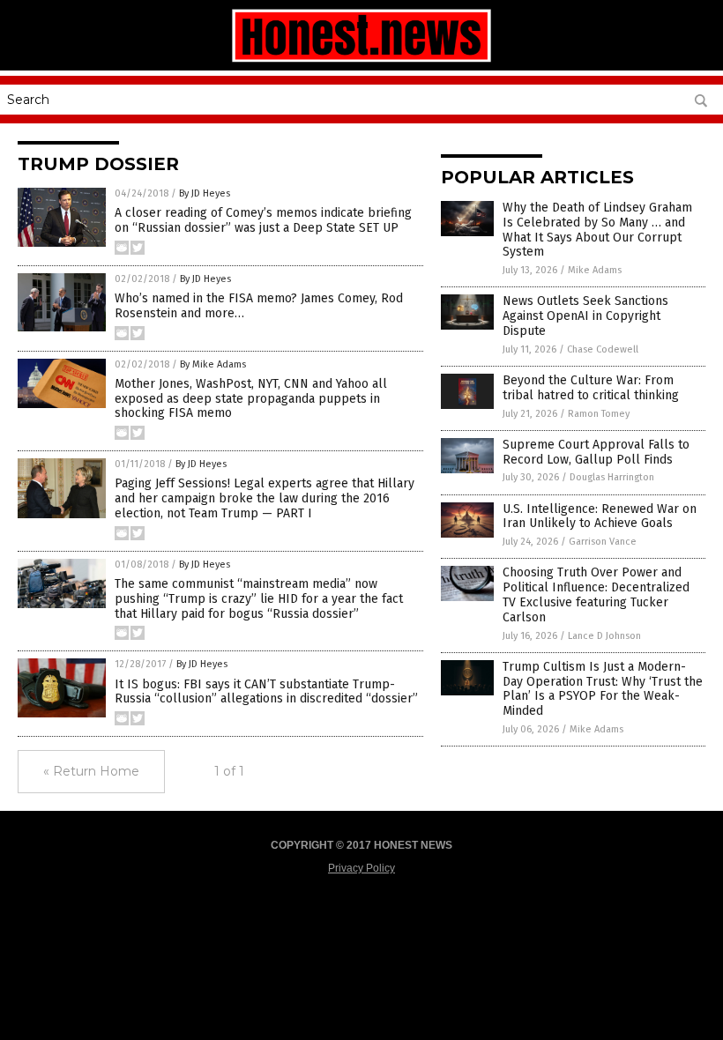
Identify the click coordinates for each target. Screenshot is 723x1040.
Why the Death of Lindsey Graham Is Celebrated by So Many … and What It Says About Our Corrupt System (597, 229)
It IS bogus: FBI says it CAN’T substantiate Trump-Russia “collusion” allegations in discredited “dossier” (266, 692)
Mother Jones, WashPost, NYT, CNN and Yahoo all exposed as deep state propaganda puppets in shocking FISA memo (251, 398)
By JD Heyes (204, 193)
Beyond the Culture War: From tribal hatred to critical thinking (591, 388)
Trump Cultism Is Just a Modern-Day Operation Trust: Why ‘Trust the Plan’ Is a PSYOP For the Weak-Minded (603, 688)
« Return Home (91, 771)
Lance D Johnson (604, 636)
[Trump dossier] (361, 62)
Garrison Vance (603, 541)
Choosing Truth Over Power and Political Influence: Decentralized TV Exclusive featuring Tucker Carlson (596, 594)
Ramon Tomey (599, 414)
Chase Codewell (602, 349)
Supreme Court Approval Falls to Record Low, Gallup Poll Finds (596, 452)
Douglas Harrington (612, 477)
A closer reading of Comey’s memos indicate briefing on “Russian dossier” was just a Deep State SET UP (263, 220)
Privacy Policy (361, 868)
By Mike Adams (213, 364)
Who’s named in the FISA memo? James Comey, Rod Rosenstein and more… (259, 306)
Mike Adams (595, 270)
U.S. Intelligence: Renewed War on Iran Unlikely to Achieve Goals (600, 516)
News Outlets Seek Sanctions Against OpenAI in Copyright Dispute (585, 315)
